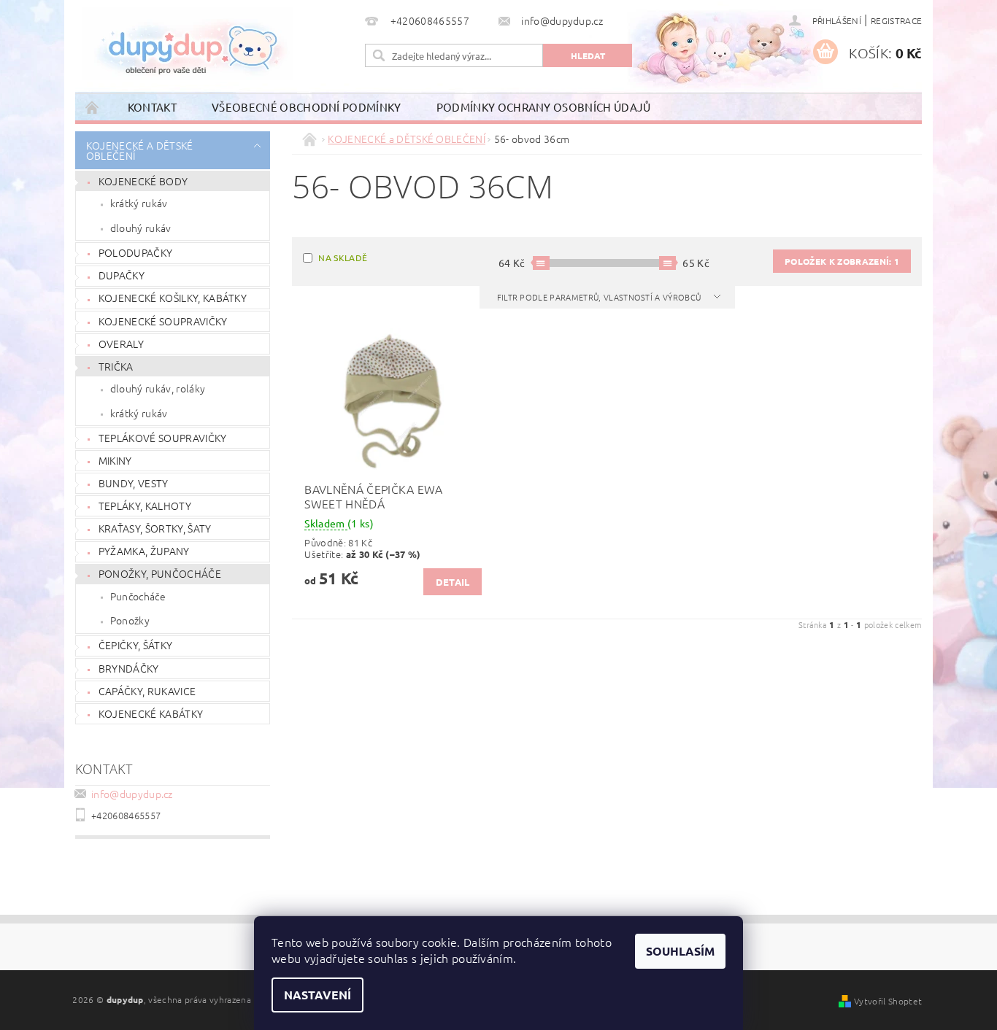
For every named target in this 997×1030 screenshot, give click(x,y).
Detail (453, 582)
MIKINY (115, 460)
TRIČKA (116, 366)
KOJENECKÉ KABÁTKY (151, 713)
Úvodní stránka (92, 107)
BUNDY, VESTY (134, 483)
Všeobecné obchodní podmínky (306, 107)
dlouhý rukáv (141, 227)
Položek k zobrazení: (842, 261)
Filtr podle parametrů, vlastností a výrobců (600, 297)
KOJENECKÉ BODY (143, 181)
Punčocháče (138, 596)
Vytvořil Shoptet (888, 1001)
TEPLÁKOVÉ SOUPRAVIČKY (163, 437)
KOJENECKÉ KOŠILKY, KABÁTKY (173, 297)
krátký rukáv (139, 202)
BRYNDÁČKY (129, 668)
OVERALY (121, 343)
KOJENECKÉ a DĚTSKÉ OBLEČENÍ (139, 150)
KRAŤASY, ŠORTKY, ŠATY (155, 528)
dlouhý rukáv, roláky (157, 388)
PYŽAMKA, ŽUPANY (144, 550)
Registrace (896, 20)
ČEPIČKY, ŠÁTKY (135, 645)
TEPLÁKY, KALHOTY (145, 505)
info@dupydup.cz (132, 793)
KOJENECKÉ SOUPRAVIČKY (163, 321)
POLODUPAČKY (136, 252)
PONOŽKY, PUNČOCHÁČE (160, 573)
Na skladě (342, 257)
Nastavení (317, 994)
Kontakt (152, 107)
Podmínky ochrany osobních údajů (543, 107)
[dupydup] (187, 43)
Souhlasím (680, 951)
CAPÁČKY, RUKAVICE (147, 691)
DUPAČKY (122, 275)
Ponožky (130, 620)
